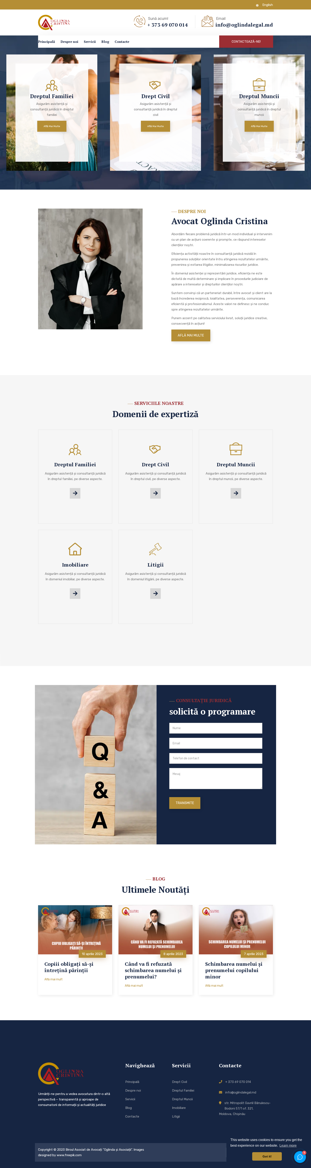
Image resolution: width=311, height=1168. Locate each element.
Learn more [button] (288, 1145)
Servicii (90, 41)
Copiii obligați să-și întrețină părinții (69, 967)
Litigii (155, 564)
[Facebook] (39, 4)
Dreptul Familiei (75, 464)
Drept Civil (155, 464)
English (267, 5)
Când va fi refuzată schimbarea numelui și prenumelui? (153, 970)
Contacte (122, 41)
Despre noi (69, 41)
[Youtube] (60, 4)
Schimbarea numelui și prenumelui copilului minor (234, 970)
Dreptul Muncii (236, 464)
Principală (46, 41)
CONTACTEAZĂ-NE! (246, 41)
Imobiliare (75, 564)
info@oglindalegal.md (240, 1092)
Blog (105, 41)
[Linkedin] (53, 4)
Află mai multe (61, 126)
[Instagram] (46, 4)
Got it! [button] (267, 1156)
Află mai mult (53, 979)
